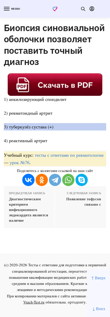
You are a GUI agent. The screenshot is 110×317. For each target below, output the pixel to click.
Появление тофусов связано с (83, 201)
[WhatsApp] (68, 180)
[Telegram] (55, 180)
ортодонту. (77, 302)
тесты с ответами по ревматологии (69, 155)
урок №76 (19, 162)
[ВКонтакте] (28, 180)
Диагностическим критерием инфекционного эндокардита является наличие (28, 209)
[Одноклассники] (42, 180)
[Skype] (81, 180)
